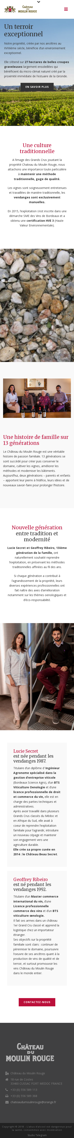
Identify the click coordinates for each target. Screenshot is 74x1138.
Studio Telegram (37, 1135)
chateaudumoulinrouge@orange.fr (33, 1102)
